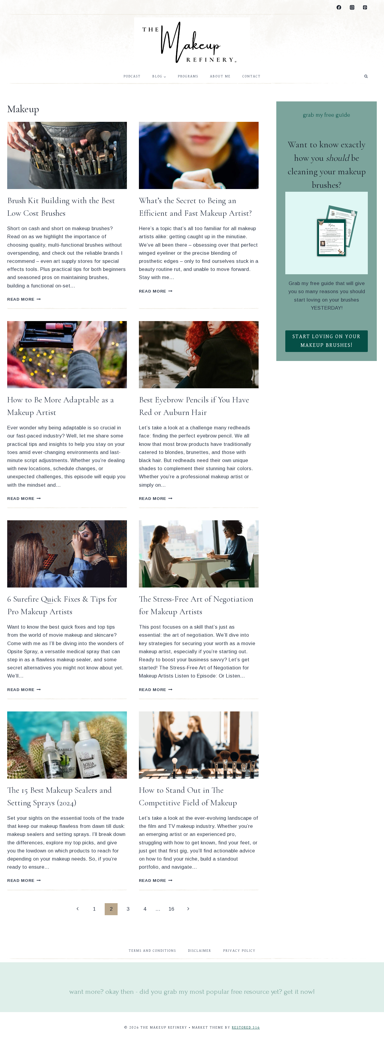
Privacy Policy (239, 951)
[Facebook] (339, 7)
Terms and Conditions (152, 951)
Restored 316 (246, 1027)
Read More (24, 299)
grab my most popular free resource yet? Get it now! (239, 991)
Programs (188, 76)
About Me (220, 76)
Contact (251, 76)
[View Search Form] (366, 76)
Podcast (132, 76)
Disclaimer (199, 951)
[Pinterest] (365, 7)
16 (171, 909)
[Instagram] (352, 7)
